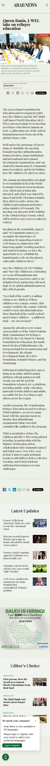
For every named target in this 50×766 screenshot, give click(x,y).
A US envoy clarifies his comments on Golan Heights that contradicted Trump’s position (15, 584)
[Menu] (3, 5)
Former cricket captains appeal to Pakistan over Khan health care (16, 555)
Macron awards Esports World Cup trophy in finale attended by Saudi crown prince (16, 540)
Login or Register (12, 745)
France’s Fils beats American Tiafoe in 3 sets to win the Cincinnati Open (16, 524)
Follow (42, 93)
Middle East (8, 676)
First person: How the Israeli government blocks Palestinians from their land (16, 683)
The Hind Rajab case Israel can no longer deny (14, 702)
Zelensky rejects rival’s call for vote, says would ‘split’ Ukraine (16, 568)
